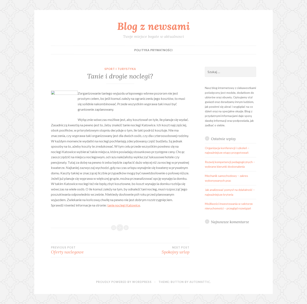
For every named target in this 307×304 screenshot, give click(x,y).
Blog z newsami (153, 26)
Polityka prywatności (153, 50)
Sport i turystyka (120, 69)
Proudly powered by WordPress (124, 282)
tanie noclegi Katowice (123, 205)
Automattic (199, 282)
